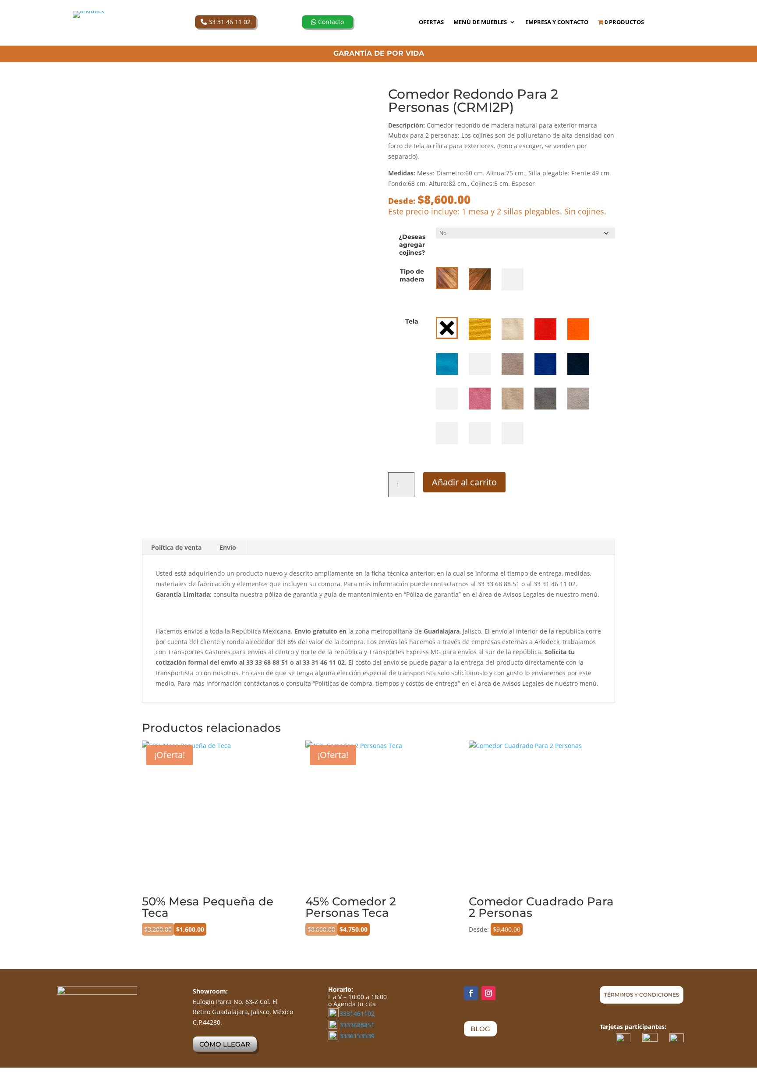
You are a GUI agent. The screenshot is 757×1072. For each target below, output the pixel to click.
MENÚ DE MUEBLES (480, 22)
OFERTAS (431, 22)
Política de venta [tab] (176, 547)
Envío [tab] (227, 547)
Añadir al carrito (464, 482)
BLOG (480, 1029)
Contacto (330, 22)
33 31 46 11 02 (229, 22)
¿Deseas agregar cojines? (412, 244)
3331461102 (357, 1013)
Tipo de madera (412, 275)
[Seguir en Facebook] (471, 993)
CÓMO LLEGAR (224, 1044)
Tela (411, 321)
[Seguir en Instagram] (488, 993)
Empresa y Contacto (556, 22)
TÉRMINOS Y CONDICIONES (641, 994)
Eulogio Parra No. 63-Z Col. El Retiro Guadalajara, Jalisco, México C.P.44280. (243, 1012)
